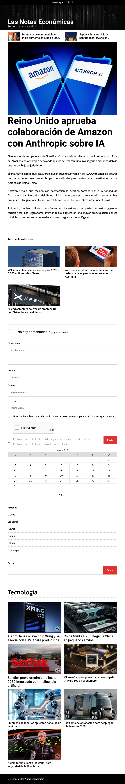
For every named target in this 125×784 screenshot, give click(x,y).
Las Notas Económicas (41, 22)
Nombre (12, 370)
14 (77, 470)
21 (77, 475)
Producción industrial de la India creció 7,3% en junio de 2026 (96, 38)
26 (45, 481)
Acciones (12, 507)
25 (30, 481)
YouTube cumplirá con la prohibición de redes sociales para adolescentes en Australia (89, 273)
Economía (13, 521)
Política (11, 542)
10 (15, 470)
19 (46, 475)
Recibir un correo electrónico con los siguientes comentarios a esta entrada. (51, 439)
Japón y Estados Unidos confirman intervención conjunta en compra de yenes (40, 38)
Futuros (11, 528)
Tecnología (13, 550)
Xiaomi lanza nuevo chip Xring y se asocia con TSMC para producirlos (34, 638)
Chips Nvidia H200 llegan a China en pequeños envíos (88, 638)
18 (30, 475)
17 (15, 475)
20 (61, 475)
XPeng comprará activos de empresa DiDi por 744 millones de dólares (33, 310)
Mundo (11, 535)
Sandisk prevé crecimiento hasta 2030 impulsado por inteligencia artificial (32, 682)
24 (15, 481)
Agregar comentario (59, 332)
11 (30, 470)
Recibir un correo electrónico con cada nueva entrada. (40, 444)
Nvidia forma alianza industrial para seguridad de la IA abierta (29, 764)
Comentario (14, 343)
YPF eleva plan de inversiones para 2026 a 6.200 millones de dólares (33, 272)
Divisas (11, 514)
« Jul (61, 494)
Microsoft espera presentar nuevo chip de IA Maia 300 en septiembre (89, 679)
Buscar (11, 563)
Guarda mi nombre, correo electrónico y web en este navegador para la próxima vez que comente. (63, 416)
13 (61, 470)
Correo (11, 385)
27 (61, 481)
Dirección (12, 401)
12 (46, 470)
